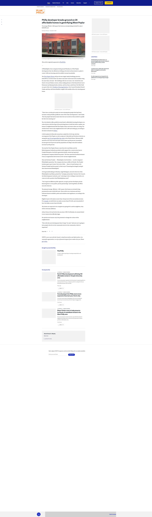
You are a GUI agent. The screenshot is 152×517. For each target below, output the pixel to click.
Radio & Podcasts (56, 3)
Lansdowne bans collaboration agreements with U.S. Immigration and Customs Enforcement (100, 70)
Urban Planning (40, 6)
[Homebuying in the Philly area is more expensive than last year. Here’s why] (49, 297)
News (48, 3)
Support (85, 3)
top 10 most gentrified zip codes (56, 138)
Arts (67, 3)
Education (78, 3)
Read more (46, 335)
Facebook (47, 231)
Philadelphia (60, 6)
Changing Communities (50, 6)
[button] (39, 514)
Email (52, 231)
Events (72, 3)
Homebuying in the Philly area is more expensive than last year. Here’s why (69, 295)
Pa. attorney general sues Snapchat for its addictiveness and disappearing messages (99, 77)
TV (63, 3)
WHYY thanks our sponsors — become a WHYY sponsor (62, 109)
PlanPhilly (62, 62)
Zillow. (55, 130)
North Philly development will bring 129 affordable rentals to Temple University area (69, 276)
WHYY (40, 3)
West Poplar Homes (49, 76)
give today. (44, 241)
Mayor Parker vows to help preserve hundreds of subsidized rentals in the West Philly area (69, 312)
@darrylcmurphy (48, 338)
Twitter (49, 231)
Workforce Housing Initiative (60, 87)
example (46, 201)
